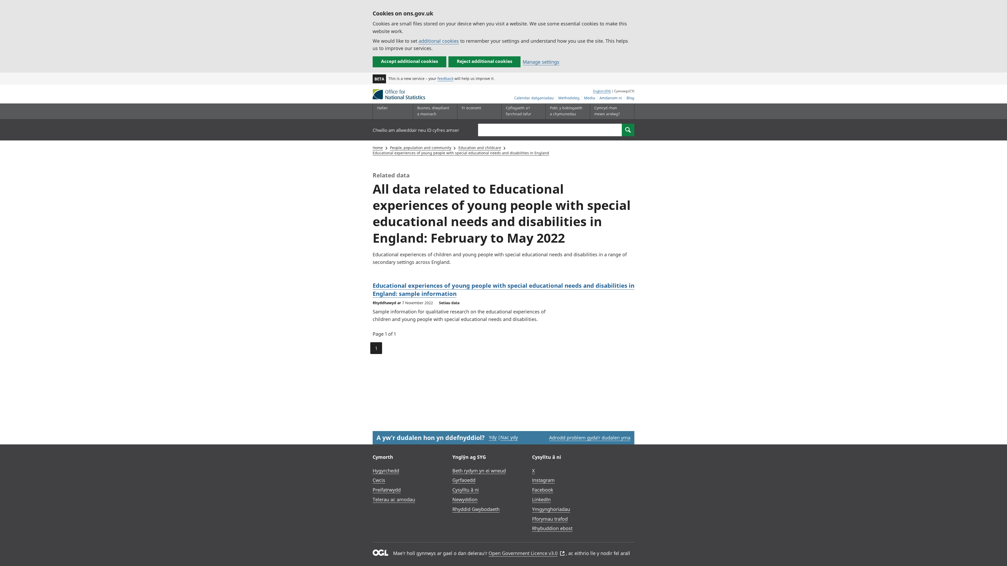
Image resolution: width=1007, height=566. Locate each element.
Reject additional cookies (484, 61)
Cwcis (379, 480)
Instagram (543, 480)
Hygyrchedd (386, 470)
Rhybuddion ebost (552, 528)
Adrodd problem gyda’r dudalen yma (589, 437)
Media (589, 97)
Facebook (542, 490)
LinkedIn (541, 499)
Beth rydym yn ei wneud (479, 470)
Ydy (493, 437)
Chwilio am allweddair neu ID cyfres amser (416, 130)
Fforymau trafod (550, 519)
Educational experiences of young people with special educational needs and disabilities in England (461, 152)
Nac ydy (509, 437)
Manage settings (541, 62)
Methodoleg (569, 97)
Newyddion (465, 499)
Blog (630, 97)
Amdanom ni (610, 97)
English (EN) (602, 91)
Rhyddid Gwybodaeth (476, 509)
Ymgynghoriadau (551, 509)
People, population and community (420, 147)
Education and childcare (479, 147)
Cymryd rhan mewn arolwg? (607, 110)
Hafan (382, 107)
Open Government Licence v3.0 (523, 553)
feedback (445, 78)
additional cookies (439, 41)
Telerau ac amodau (394, 499)
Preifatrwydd (387, 490)
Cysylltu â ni (465, 490)
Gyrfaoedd (463, 480)
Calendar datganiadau (534, 97)
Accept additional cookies (409, 61)
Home (378, 147)
